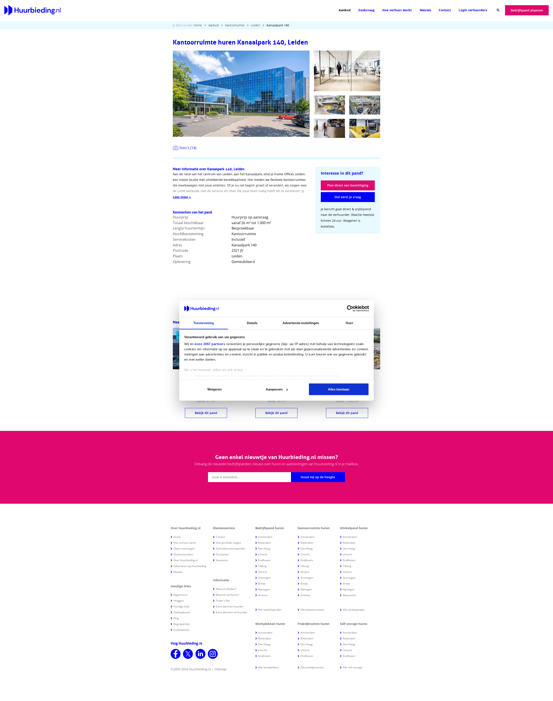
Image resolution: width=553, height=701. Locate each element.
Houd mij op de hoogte (318, 477)
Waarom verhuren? (227, 595)
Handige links (181, 606)
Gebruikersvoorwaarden (230, 548)
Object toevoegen (184, 548)
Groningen (264, 578)
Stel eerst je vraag (347, 197)
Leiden (255, 25)
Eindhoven (264, 560)
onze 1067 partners (209, 344)
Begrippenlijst (181, 624)
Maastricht (349, 595)
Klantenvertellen (183, 554)
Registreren (180, 595)
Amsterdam (265, 537)
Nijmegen (264, 589)
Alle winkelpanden (354, 610)
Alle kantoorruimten (312, 610)
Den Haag (264, 548)
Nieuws (425, 10)
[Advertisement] (347, 266)
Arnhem (263, 595)
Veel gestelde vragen (228, 543)
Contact (445, 10)
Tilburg (262, 566)
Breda (261, 583)
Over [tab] (349, 323)
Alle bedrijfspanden (269, 610)
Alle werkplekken (268, 667)
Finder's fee (223, 600)
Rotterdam (264, 543)
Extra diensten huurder (229, 606)
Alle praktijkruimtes (312, 667)
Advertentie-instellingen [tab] (301, 323)
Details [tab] (252, 323)
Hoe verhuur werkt (397, 10)
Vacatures (222, 560)
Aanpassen (274, 389)
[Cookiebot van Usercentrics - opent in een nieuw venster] (350, 308)
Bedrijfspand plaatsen (527, 10)
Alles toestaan (338, 389)
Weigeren (214, 389)
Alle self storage (352, 667)
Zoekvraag (366, 10)
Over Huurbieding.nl (185, 560)
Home (198, 25)
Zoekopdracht (181, 612)
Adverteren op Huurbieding (189, 566)
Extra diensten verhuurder (231, 612)
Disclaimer (222, 554)
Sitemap (220, 669)
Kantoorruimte (235, 25)
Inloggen (178, 600)
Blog (176, 618)
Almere (262, 572)
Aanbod (345, 10)
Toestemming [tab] (203, 323)
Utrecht (262, 554)
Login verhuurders (473, 10)
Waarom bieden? (226, 589)
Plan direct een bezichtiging (347, 185)
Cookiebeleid (181, 630)
